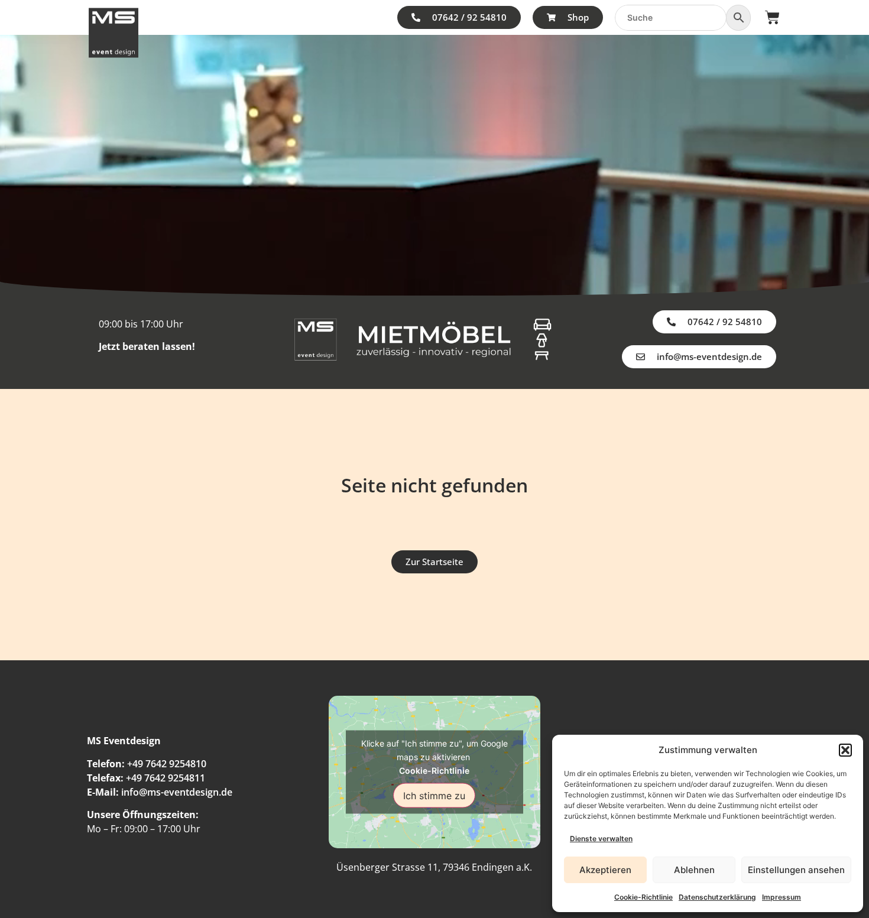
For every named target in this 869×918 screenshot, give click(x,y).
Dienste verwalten (601, 838)
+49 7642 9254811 (165, 777)
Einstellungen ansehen (796, 869)
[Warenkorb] (772, 17)
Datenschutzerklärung (717, 897)
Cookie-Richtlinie (643, 897)
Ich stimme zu (434, 795)
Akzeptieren (605, 869)
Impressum (781, 897)
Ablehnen (694, 869)
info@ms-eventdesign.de (176, 792)
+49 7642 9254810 (166, 763)
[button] (845, 750)
